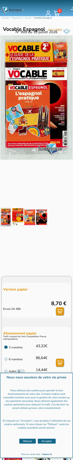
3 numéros (16, 347)
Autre (12, 371)
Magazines (16, 17)
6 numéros (16, 359)
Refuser (27, 441)
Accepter (47, 441)
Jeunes (28, 17)
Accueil (5, 17)
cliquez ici (47, 454)
